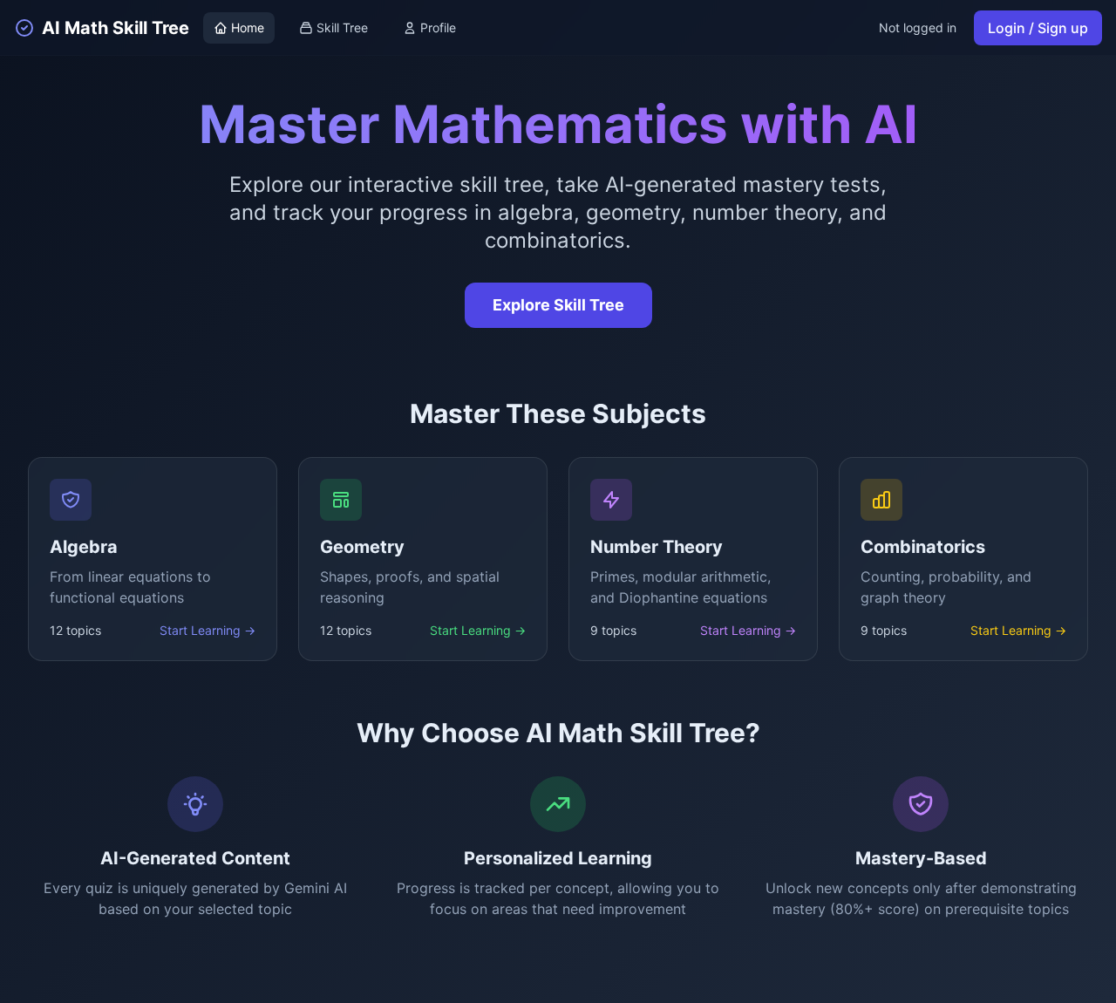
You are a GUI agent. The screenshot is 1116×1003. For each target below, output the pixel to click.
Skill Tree (342, 27)
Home (247, 27)
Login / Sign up (1038, 28)
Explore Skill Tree (558, 305)
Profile (438, 27)
